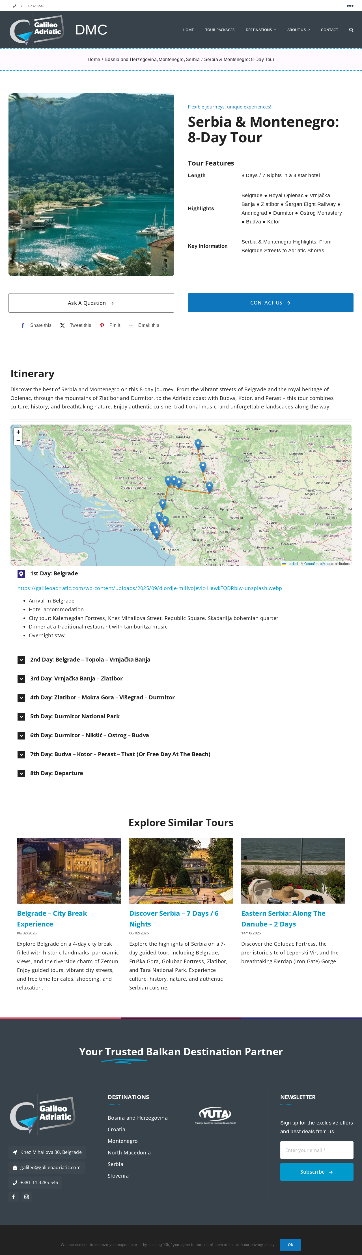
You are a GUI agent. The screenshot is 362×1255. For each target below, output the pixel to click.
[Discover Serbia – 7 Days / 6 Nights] (181, 871)
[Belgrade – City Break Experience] (69, 871)
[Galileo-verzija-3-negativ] (36, 15)
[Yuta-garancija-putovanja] (215, 1094)
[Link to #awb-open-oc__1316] (350, 6)
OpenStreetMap (317, 563)
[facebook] (13, 1197)
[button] (351, 29)
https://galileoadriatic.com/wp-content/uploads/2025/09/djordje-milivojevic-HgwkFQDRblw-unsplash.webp (150, 588)
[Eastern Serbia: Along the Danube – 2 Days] (293, 871)
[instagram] (26, 1197)
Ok (290, 1244)
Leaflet (292, 563)
